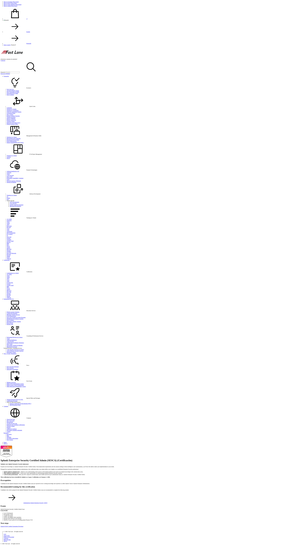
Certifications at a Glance (13, 273)
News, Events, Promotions (10, 353)
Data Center (9, 176)
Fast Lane (9, 237)
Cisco (8, 228)
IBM (8, 243)
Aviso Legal (6, 535)
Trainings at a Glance (12, 137)
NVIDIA (9, 252)
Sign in (5, 541)
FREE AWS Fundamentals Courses (15, 383)
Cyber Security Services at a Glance (15, 349)
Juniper (8, 247)
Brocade (9, 227)
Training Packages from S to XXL (15, 399)
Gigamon (9, 239)
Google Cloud (10, 241)
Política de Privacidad (9, 537)
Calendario (9, 107)
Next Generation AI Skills (13, 92)
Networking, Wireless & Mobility (15, 345)
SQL (8, 199)
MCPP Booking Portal (15, 405)
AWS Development (14, 202)
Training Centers (11, 121)
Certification (7, 260)
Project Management (12, 141)
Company (6, 406)
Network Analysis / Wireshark (14, 181)
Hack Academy (10, 94)
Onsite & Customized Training (14, 111)
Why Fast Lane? (11, 420)
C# (7, 196)
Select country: (7, 45)
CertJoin (9, 157)
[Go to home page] (12, 57)
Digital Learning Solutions (13, 312)
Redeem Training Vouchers (13, 116)
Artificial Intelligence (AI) (13, 171)
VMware (9, 258)
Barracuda (9, 226)
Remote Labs (10, 324)
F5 (7, 235)
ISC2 (8, 245)
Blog (8, 435)
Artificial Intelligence (12, 340)
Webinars (9, 437)
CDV (5, 534)
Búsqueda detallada (5, 73)
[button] (13, 45)
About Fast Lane (11, 419)
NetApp (9, 250)
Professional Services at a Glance (15, 337)
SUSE (8, 257)
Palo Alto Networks (11, 253)
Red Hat (9, 254)
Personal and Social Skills (13, 140)
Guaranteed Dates (11, 113)
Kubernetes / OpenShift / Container (15, 178)
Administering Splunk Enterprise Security (35, 503)
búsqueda (3, 72)
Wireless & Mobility (11, 182)
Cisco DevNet (13, 203)
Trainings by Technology (13, 110)
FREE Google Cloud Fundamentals (15, 385)
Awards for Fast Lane (12, 423)
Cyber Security (10, 175)
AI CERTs (9, 219)
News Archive (10, 368)
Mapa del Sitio (7, 539)
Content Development (12, 313)
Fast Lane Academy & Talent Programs (16, 317)
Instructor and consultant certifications (16, 424)
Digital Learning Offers (12, 124)
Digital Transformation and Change (15, 142)
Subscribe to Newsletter (12, 369)
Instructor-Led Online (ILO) (13, 122)
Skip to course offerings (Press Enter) (12, 4)
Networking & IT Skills (12, 93)
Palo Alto (9, 292)
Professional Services (9, 299)
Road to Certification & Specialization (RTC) (20, 403)
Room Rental (10, 323)
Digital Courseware (11, 120)
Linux (8, 179)
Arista (8, 222)
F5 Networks (10, 282)
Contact (8, 431)
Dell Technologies (11, 232)
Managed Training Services (13, 314)
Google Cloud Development (16, 204)
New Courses (10, 114)
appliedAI (9, 220)
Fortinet (8, 238)
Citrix (8, 230)
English (28, 31)
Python (8, 198)
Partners (9, 427)
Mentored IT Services (12, 346)
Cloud (8, 174)
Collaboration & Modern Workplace (15, 342)
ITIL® (8, 158)
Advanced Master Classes (13, 90)
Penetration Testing (11, 352)
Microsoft (9, 249)
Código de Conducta (12, 429)
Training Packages (11, 117)
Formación (6, 76)
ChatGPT (9, 172)
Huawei (8, 242)
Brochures (9, 434)
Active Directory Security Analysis (15, 351)
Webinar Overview (11, 382)
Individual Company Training (14, 321)
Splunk (8, 256)
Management (10, 422)
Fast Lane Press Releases (13, 366)
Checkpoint (9, 231)
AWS (8, 224)
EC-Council (9, 234)
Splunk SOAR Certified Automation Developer (12, 526)
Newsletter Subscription (12, 438)
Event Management (11, 316)
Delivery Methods (11, 118)
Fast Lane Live (10, 89)
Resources (6, 433)
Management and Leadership (14, 138)
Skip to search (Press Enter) (10, 3)
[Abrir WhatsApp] (287, 541)
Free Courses (10, 439)
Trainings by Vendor (11, 109)
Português (28, 43)
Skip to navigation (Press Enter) (11, 1)
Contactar (3, 60)
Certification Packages (12, 401)
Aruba (8, 223)
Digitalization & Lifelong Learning (15, 318)
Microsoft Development (15, 206)
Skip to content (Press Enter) (10, 6)
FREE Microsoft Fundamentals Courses (16, 386)
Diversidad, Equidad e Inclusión (14, 430)
